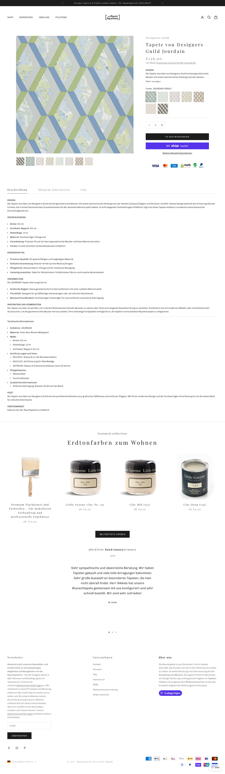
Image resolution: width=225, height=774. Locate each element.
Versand (97, 669)
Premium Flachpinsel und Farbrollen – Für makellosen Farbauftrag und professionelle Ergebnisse (30, 510)
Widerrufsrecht (101, 694)
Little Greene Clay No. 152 (85, 504)
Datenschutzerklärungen (29, 685)
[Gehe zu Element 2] (30, 161)
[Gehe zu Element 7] (79, 161)
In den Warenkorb (177, 137)
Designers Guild (157, 37)
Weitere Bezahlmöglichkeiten (177, 153)
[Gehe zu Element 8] (89, 161)
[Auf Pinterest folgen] (24, 747)
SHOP (10, 17)
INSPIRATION (26, 17)
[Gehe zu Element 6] (69, 161)
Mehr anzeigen (153, 81)
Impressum (99, 679)
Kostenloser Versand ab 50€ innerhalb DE (176, 63)
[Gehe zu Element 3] (40, 161)
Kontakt (97, 664)
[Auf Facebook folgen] (8, 747)
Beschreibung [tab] (17, 189)
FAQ (95, 674)
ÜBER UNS (44, 17)
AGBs (95, 684)
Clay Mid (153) (140, 504)
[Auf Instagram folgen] (16, 747)
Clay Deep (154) (195, 504)
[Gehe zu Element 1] (20, 161)
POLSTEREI (61, 17)
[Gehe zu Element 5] (59, 161)
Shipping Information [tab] (54, 189)
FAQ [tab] (83, 189)
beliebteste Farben (112, 534)
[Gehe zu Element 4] (49, 161)
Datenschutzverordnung (105, 689)
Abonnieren (19, 736)
